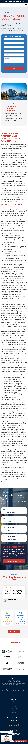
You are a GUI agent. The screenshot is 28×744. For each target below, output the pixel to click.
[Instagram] (14, 720)
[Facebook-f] (11, 720)
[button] (26, 5)
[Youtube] (16, 720)
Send (14, 68)
